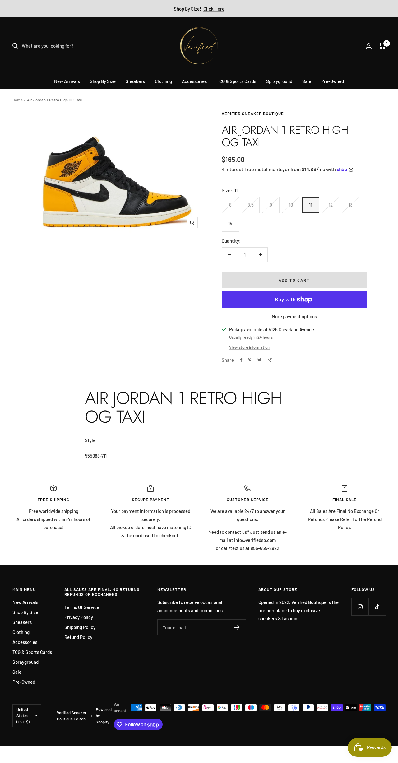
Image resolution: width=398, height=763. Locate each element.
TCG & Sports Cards (236, 81)
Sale (306, 81)
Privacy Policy (78, 617)
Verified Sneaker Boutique (253, 113)
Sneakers (135, 81)
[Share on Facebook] (241, 360)
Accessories (194, 81)
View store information (249, 347)
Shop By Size (103, 81)
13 (351, 204)
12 (331, 204)
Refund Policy (78, 637)
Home (17, 99)
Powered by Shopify (104, 715)
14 (230, 223)
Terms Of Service (81, 607)
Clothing (163, 81)
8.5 (251, 204)
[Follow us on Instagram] (359, 606)
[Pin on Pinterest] (249, 360)
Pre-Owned (332, 81)
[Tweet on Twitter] (259, 360)
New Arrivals (67, 81)
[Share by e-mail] (270, 360)
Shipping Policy (79, 627)
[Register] (237, 627)
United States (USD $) (23, 715)
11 (310, 204)
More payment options (294, 316)
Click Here (213, 9)
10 (291, 204)
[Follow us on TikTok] (377, 606)
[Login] (369, 46)
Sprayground (279, 81)
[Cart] (382, 46)
